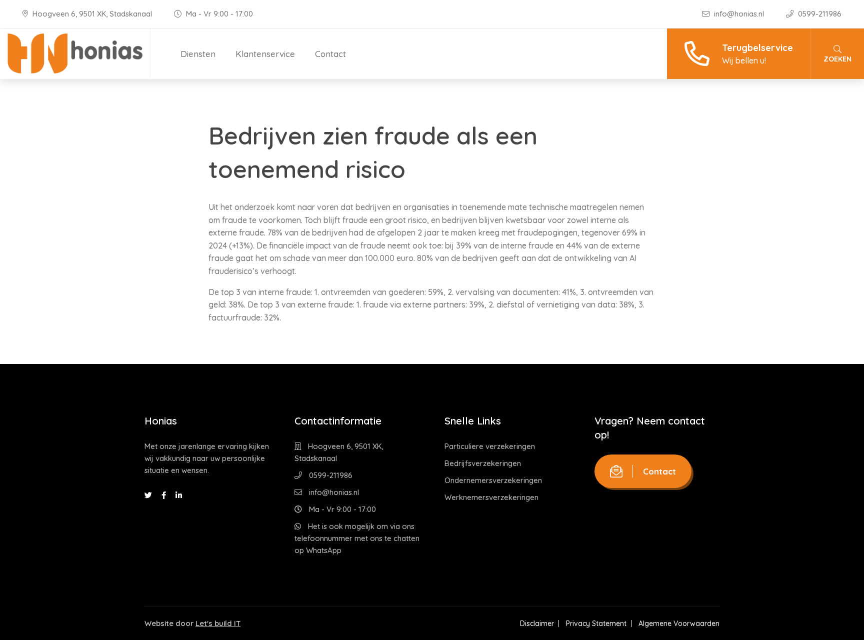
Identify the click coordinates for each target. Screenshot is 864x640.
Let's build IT (218, 623)
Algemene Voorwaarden (679, 623)
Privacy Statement (596, 623)
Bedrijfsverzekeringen (482, 463)
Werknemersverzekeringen (491, 497)
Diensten (198, 53)
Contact (330, 53)
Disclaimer (537, 623)
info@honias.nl (739, 13)
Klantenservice (265, 53)
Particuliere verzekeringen (489, 446)
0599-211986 (819, 13)
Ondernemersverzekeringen (493, 480)
